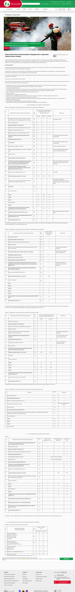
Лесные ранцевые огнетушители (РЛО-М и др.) (17, 157)
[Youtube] (67, 3)
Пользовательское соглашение (41, 576)
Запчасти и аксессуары (8, 585)
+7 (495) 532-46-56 (56, 3)
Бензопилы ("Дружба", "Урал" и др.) (13, 398)
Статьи (9, 11)
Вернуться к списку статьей (13, 15)
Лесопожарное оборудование (9, 574)
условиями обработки (26, 558)
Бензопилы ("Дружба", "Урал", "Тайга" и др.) (16, 125)
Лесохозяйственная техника (9, 578)
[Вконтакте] (69, 3)
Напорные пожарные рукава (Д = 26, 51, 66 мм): (17, 276)
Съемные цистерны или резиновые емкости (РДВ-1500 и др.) (20, 498)
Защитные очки (11, 142)
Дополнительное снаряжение (9, 582)
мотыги (10, 199)
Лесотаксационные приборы (9, 576)
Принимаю (66, 558)
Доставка (24, 574)
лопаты (10, 194)
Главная (5, 11)
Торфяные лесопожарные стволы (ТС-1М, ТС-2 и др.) (18, 212)
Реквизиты (24, 576)
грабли (10, 197)
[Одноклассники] (55, 56)
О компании (25, 572)
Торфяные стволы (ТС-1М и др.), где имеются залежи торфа (19, 502)
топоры (10, 204)
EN (70, 9)
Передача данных (39, 578)
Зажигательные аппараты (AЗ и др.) (15, 139)
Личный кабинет (55, 1)
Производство (25, 578)
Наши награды (25, 582)
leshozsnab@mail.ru (46, 3)
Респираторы (11, 186)
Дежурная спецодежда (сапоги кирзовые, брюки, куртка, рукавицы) (21, 251)
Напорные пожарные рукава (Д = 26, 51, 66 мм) (17, 176)
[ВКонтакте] (54, 56)
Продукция (6, 572)
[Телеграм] (70, 3)
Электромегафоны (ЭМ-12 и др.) (14, 219)
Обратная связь (61, 9)
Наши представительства (27, 580)
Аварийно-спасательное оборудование (11, 580)
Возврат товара (38, 580)
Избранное (63, 1)
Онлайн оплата (38, 574)
